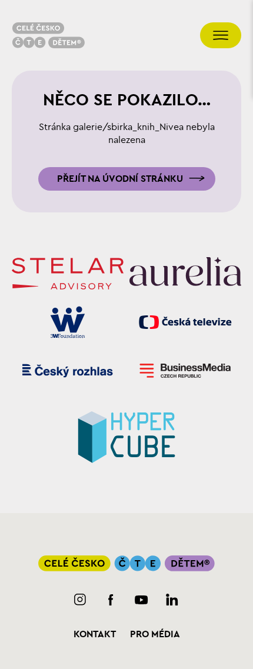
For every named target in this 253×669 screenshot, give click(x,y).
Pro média (155, 634)
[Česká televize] (185, 322)
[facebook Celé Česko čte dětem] (111, 599)
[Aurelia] (185, 273)
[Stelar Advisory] (68, 273)
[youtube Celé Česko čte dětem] (141, 599)
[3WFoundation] (68, 322)
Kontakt (95, 634)
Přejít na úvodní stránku (120, 179)
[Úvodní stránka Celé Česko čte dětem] (48, 35)
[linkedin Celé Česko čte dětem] (172, 599)
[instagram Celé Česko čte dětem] (80, 599)
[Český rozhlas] (68, 371)
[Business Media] (185, 371)
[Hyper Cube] (126, 435)
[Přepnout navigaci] (220, 35)
